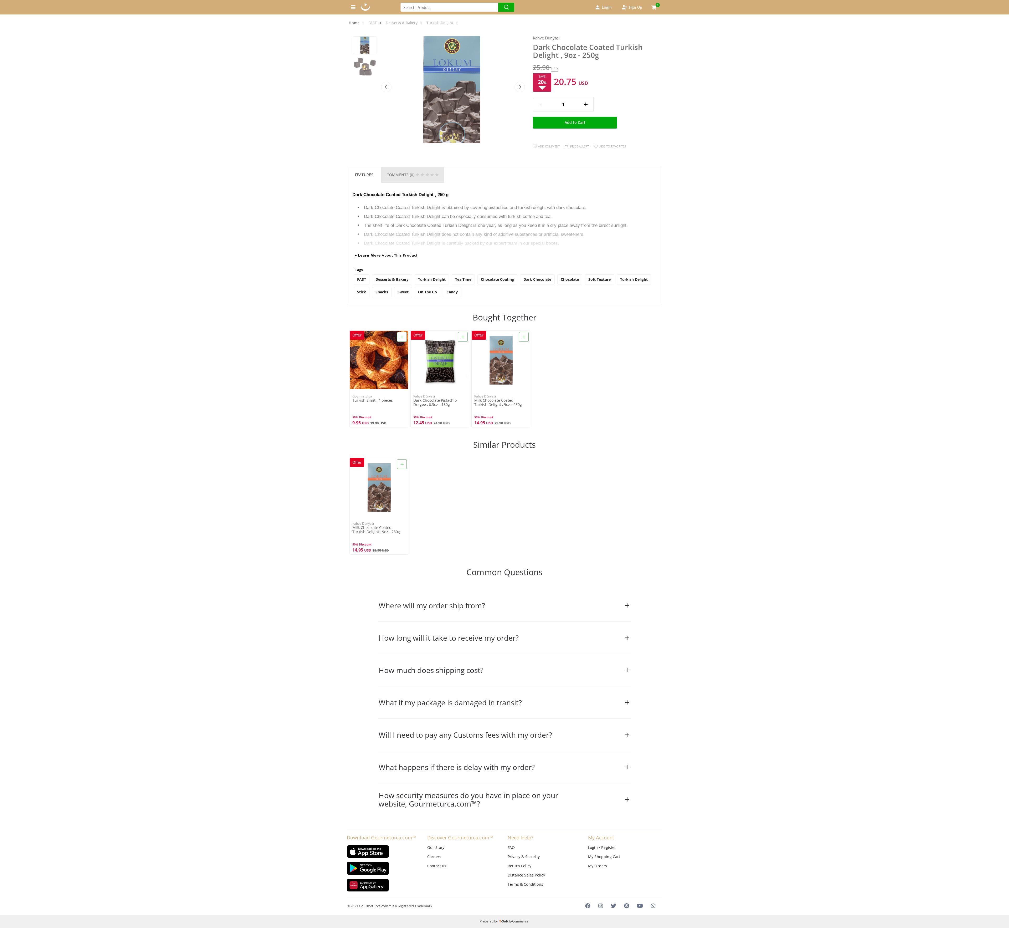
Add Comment (549, 146)
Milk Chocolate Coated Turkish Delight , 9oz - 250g (498, 402)
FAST (361, 279)
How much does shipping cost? (431, 670)
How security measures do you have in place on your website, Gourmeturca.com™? (468, 799)
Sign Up (635, 7)
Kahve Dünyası (546, 38)
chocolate (570, 279)
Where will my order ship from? (432, 605)
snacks (381, 291)
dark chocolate (537, 279)
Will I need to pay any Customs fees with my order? (465, 735)
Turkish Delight (432, 279)
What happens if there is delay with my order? (457, 767)
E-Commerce (518, 921)
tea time (463, 279)
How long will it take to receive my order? (449, 638)
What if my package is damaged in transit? (450, 702)
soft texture (599, 279)
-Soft (504, 921)
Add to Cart (575, 122)
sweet (403, 291)
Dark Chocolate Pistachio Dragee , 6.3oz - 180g (435, 402)
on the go (427, 291)
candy (452, 291)
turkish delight (634, 279)
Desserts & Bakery (392, 279)
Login (607, 7)
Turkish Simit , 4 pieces (372, 400)
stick (361, 291)
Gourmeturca (362, 396)
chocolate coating (497, 279)
